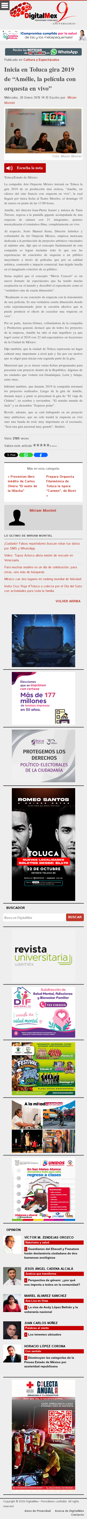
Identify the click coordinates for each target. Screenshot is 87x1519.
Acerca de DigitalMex (69, 1511)
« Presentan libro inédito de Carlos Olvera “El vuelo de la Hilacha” (22, 484)
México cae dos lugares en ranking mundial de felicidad (42, 579)
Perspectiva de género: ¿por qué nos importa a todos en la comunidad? (52, 1282)
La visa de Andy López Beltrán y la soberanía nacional (51, 1309)
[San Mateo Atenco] (43, 1188)
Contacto (77, 1515)
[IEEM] (43, 698)
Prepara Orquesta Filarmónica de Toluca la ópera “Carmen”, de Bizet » (61, 486)
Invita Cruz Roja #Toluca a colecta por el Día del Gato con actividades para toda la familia (43, 588)
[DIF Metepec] (43, 1011)
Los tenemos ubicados (44, 1334)
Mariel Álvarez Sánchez (45, 1296)
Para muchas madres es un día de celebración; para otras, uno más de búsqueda (40, 569)
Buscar (75, 917)
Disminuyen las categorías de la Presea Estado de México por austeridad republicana (49, 1362)
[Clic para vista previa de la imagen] (43, 131)
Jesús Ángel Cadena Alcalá (48, 1269)
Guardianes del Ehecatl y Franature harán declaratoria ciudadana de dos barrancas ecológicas (51, 1253)
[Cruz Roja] (43, 1435)
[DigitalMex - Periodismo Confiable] (43, 14)
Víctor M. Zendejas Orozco (49, 1237)
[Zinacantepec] (43, 1068)
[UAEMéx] (43, 955)
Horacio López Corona (44, 1346)
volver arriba (68, 601)
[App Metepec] (43, 34)
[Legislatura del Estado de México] (43, 640)
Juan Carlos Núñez (41, 1323)
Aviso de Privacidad (37, 1511)
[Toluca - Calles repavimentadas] (43, 1125)
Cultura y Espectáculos (41, 60)
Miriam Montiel (43, 510)
